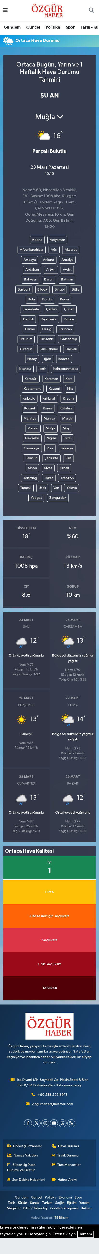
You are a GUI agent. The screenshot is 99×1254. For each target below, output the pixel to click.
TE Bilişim (61, 1217)
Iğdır (47, 359)
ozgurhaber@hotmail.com (52, 1104)
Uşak (42, 488)
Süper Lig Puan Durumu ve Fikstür (21, 1167)
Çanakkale (31, 309)
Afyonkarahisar (31, 249)
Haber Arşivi (67, 1179)
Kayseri (54, 388)
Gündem (12, 27)
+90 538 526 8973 (53, 1094)
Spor (70, 27)
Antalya (68, 260)
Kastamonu (32, 388)
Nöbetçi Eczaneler (27, 1146)
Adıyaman (57, 240)
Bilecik (42, 289)
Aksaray (71, 249)
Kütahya (66, 408)
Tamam (85, 1234)
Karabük (31, 379)
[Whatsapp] (63, 1123)
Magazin (13, 1208)
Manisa (49, 418)
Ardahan (32, 269)
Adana (37, 240)
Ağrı (54, 249)
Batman (67, 279)
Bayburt (24, 289)
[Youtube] (54, 1123)
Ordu (67, 438)
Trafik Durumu (68, 1155)
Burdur (47, 299)
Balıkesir (30, 279)
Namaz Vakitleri (26, 1155)
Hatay (32, 359)
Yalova (72, 488)
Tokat (48, 478)
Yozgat (36, 497)
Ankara (48, 260)
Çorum (69, 309)
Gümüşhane (48, 349)
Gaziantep (68, 339)
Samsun (31, 458)
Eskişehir (46, 339)
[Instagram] (45, 1123)
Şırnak (64, 468)
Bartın (49, 279)
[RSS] (71, 1123)
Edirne (30, 329)
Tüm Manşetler (69, 1165)
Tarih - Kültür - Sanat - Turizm (30, 1203)
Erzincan (65, 329)
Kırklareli (49, 398)
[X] (37, 1123)
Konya (48, 408)
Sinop (32, 468)
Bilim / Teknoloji (35, 1208)
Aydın (67, 269)
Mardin (67, 418)
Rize (50, 448)
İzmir (42, 369)
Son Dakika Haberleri (28, 1179)
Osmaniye (31, 448)
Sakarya (67, 448)
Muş (66, 428)
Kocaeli (30, 408)
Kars (69, 379)
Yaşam (84, 1203)
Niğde (51, 438)
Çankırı (51, 309)
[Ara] (91, 11)
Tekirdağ (30, 478)
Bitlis (75, 289)
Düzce (69, 319)
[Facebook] (28, 1123)
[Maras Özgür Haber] (47, 10)
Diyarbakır (48, 319)
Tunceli (25, 488)
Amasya (30, 260)
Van (56, 488)
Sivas (48, 468)
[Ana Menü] (5, 11)
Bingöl (60, 289)
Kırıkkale (29, 398)
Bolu (31, 299)
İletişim (86, 1208)
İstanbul (25, 369)
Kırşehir (68, 398)
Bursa (64, 299)
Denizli (28, 319)
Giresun (26, 349)
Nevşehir (32, 438)
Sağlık (59, 1203)
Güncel (33, 27)
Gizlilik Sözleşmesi (64, 1208)
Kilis (70, 388)
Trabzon (67, 478)
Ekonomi (65, 1197)
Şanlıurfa (51, 458)
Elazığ (46, 329)
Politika (53, 27)
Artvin (51, 269)
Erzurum (26, 339)
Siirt (69, 458)
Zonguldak (57, 497)
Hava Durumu (68, 1146)
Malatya (30, 418)
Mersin (32, 428)
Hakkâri (71, 349)
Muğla (51, 428)
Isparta (63, 359)
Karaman (51, 379)
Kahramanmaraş (65, 369)
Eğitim (71, 1203)
